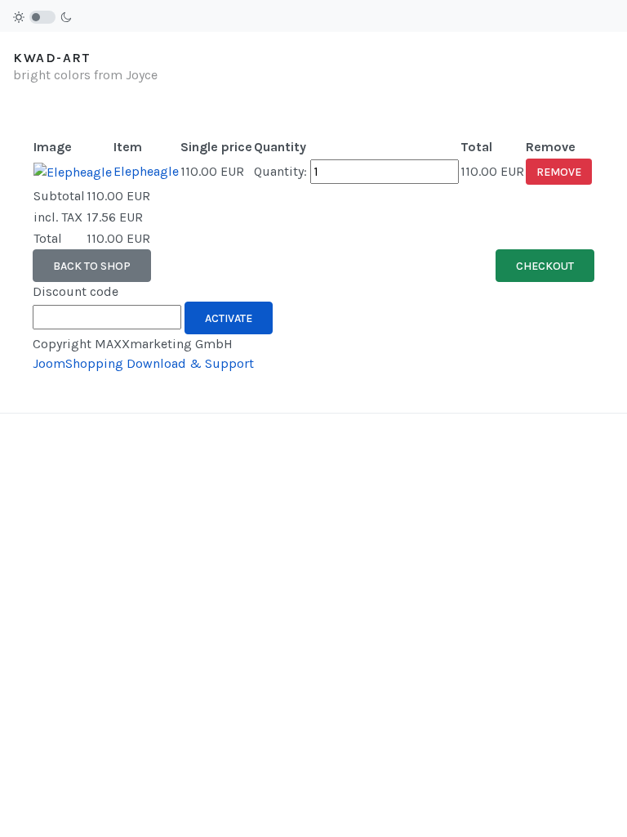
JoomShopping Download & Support (143, 363)
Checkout (545, 266)
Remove (558, 172)
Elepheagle (146, 171)
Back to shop (92, 266)
